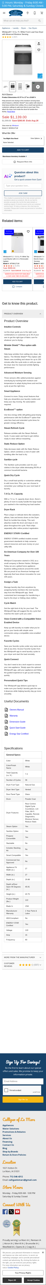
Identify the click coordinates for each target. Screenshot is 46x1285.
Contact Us (8, 1145)
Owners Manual (17, 710)
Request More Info (24, 162)
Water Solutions (11, 1128)
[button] (4, 13)
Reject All (12, 1280)
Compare (19, 287)
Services (7, 1135)
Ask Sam (23, 193)
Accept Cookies (33, 1280)
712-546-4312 (16, 1176)
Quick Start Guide (18, 728)
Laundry (16, 28)
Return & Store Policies (14, 1154)
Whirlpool (15, 125)
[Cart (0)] (42, 13)
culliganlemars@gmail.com (23, 1180)
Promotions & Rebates (14, 1131)
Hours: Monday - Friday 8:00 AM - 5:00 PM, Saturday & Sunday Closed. (23, 4)
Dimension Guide (17, 722)
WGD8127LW (13, 128)
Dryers (23, 28)
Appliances (6, 28)
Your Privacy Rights (23, 1273)
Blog (5, 1148)
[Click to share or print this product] (39, 43)
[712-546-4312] (35, 13)
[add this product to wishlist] (39, 50)
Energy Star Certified (19, 734)
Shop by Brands (10, 1151)
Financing (7, 1141)
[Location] (28, 13)
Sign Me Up (23, 1099)
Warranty (14, 716)
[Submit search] (39, 20)
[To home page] (16, 13)
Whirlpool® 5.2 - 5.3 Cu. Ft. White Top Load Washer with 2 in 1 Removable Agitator (16, 259)
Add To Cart (23, 150)
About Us (7, 1138)
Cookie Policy (13, 1268)
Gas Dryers (33, 28)
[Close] (43, 1252)
